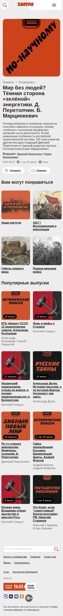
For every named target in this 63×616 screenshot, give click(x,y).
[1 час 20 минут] (47, 425)
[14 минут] (47, 305)
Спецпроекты (22, 562)
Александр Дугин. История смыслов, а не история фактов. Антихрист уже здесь (47, 390)
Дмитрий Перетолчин (29, 153)
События (35, 556)
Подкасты (8, 82)
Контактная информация (25, 572)
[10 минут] (47, 365)
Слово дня (50, 556)
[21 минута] (15, 365)
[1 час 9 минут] (47, 489)
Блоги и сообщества (15, 556)
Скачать (42, 170)
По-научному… (27, 82)
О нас (6, 572)
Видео (7, 562)
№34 (18, 586)
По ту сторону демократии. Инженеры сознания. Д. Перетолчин (11, 450)
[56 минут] (15, 305)
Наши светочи (11, 222)
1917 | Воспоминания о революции (45, 226)
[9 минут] (15, 489)
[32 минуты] (15, 425)
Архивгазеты (30, 586)
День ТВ (8, 578)
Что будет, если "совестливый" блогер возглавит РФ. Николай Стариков (45, 514)
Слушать (15, 170)
